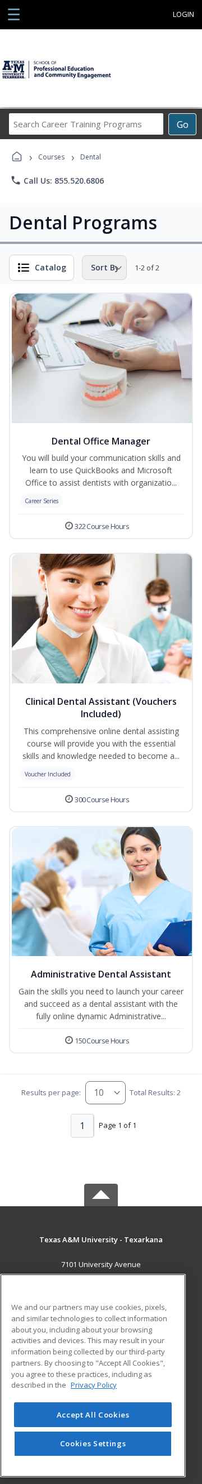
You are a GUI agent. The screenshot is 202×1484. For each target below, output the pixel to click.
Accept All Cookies (93, 1415)
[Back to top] (101, 1247)
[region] (93, 1375)
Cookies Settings (93, 1443)
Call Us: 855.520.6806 (57, 180)
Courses (51, 157)
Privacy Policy (94, 1385)
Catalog (50, 267)
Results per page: (51, 1092)
